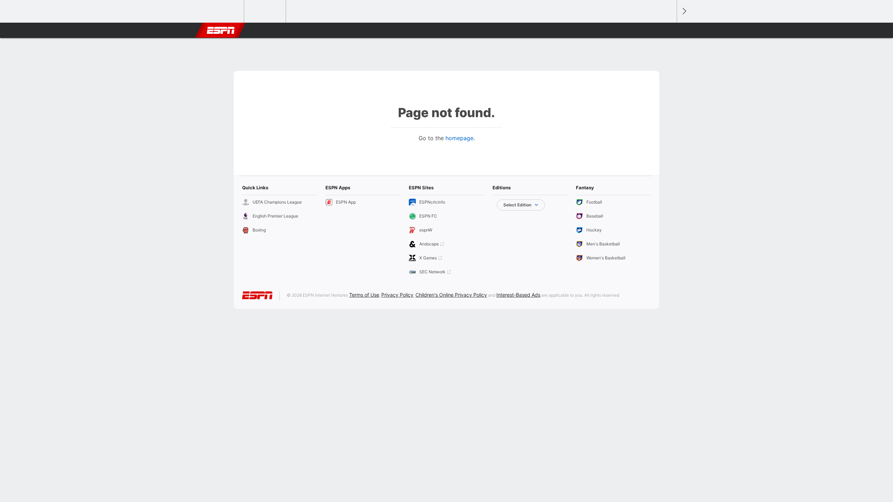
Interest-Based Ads (518, 295)
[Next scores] (684, 11)
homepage (459, 138)
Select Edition (517, 204)
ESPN (221, 30)
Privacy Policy (397, 295)
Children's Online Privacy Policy (451, 295)
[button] (668, 30)
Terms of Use (364, 295)
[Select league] (223, 11)
